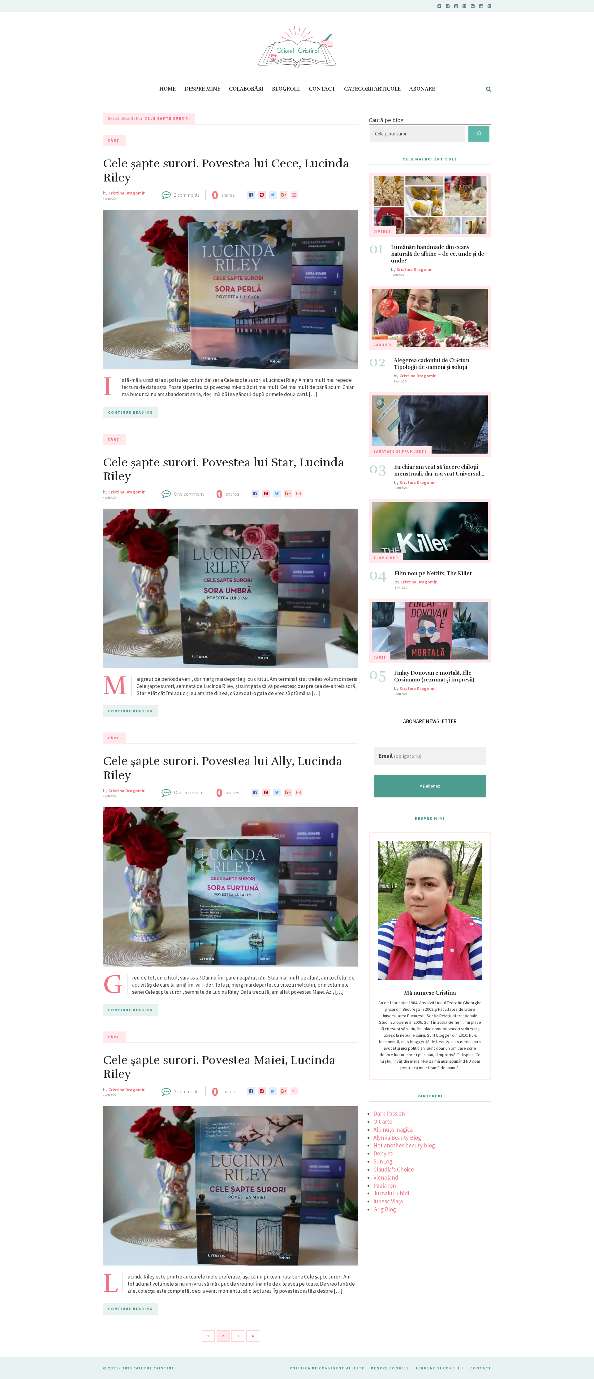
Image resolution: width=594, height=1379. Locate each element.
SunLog (382, 1161)
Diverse (382, 231)
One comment (189, 494)
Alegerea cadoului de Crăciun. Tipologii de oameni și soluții (432, 363)
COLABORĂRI (246, 89)
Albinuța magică (393, 1129)
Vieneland (385, 1177)
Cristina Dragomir (126, 193)
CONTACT (322, 89)
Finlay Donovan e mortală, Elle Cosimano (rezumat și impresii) (434, 676)
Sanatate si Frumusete (400, 451)
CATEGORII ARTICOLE (372, 89)
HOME (167, 89)
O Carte (382, 1121)
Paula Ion (384, 1185)
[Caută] (478, 134)
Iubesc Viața (388, 1201)
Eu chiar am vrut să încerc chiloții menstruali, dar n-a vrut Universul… (439, 470)
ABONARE (422, 89)
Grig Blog (384, 1209)
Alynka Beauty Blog (397, 1137)
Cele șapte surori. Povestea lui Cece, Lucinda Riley (226, 170)
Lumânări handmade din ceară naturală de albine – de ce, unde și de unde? (437, 254)
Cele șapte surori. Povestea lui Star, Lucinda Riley (223, 469)
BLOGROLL (286, 89)
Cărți (114, 140)
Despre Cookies (390, 1368)
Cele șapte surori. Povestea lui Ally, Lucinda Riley (222, 768)
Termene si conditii (439, 1368)
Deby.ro (383, 1153)
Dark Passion (389, 1113)
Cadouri (382, 345)
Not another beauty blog (404, 1145)
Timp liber (385, 558)
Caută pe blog (386, 120)
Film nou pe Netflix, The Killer (433, 573)
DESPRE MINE (202, 89)
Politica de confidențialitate (327, 1368)
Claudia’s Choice (393, 1169)
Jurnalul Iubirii (391, 1193)
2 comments (186, 195)
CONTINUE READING (130, 412)
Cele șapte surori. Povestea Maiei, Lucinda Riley (219, 1067)
